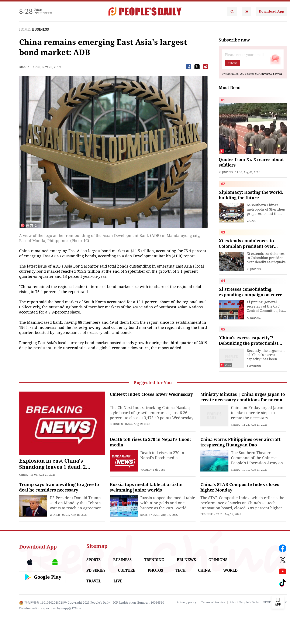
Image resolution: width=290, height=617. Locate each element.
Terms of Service (213, 602)
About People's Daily (244, 602)
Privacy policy (187, 602)
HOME (24, 29)
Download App (271, 11)
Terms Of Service (271, 73)
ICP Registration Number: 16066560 (138, 602)
